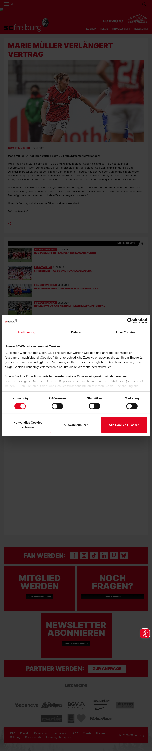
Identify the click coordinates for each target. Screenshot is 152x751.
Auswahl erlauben (76, 424)
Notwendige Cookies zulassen (27, 425)
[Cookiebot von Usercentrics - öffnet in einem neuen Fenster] (130, 321)
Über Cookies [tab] (125, 332)
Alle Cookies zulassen (124, 424)
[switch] (57, 406)
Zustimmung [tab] (26, 332)
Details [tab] (76, 332)
